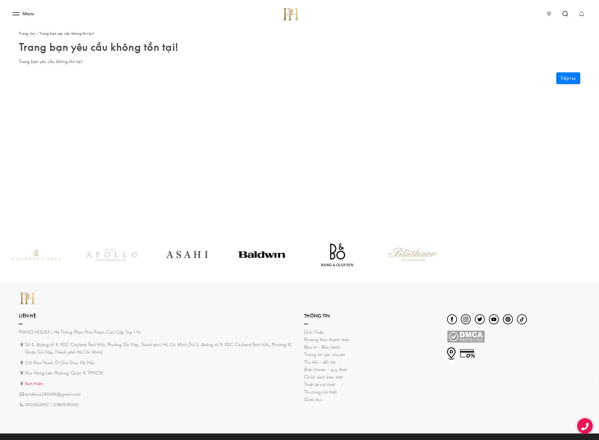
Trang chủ (27, 33)
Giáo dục (313, 399)
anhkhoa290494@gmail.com (52, 394)
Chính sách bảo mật (323, 377)
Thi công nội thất (320, 391)
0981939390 (66, 404)
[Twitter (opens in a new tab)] (480, 319)
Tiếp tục (568, 78)
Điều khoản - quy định (325, 369)
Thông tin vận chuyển (324, 354)
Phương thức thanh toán (327, 339)
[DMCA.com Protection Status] (466, 336)
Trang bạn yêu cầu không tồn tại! (66, 33)
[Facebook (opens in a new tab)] (452, 319)
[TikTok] (522, 319)
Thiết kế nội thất (319, 384)
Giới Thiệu (314, 332)
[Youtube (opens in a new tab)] (494, 319)
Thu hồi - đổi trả (319, 362)
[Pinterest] (508, 319)
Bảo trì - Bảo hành (322, 347)
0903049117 (37, 404)
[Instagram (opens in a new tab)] (466, 319)
